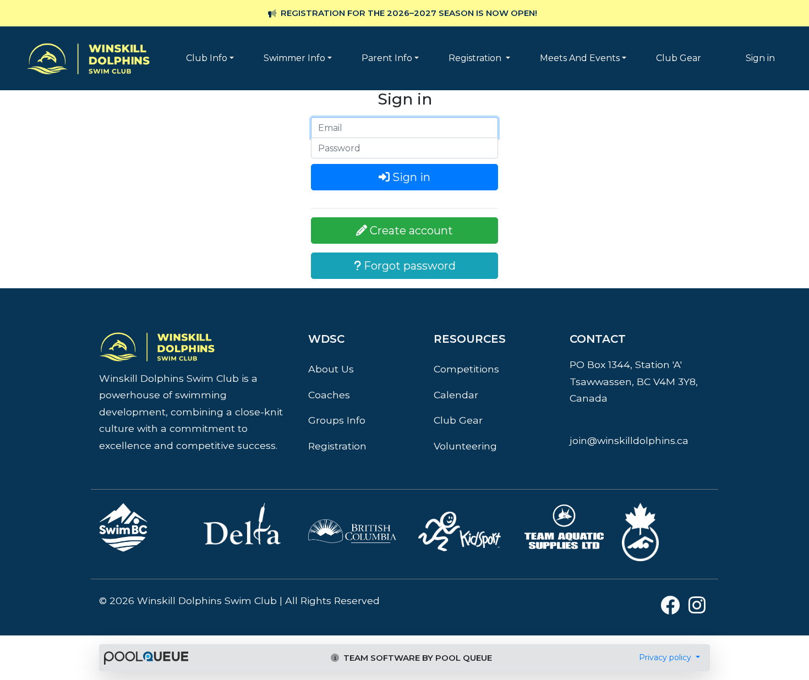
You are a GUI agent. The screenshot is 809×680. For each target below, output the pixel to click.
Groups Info (336, 420)
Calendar (456, 395)
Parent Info (387, 58)
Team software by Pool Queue (416, 657)
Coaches (329, 395)
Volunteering (465, 446)
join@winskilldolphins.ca (629, 440)
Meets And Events (580, 58)
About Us (331, 369)
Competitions (466, 369)
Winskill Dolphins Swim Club (88, 41)
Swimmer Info (294, 58)
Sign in (760, 58)
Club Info (206, 58)
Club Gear (678, 58)
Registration (476, 58)
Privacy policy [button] (666, 657)
